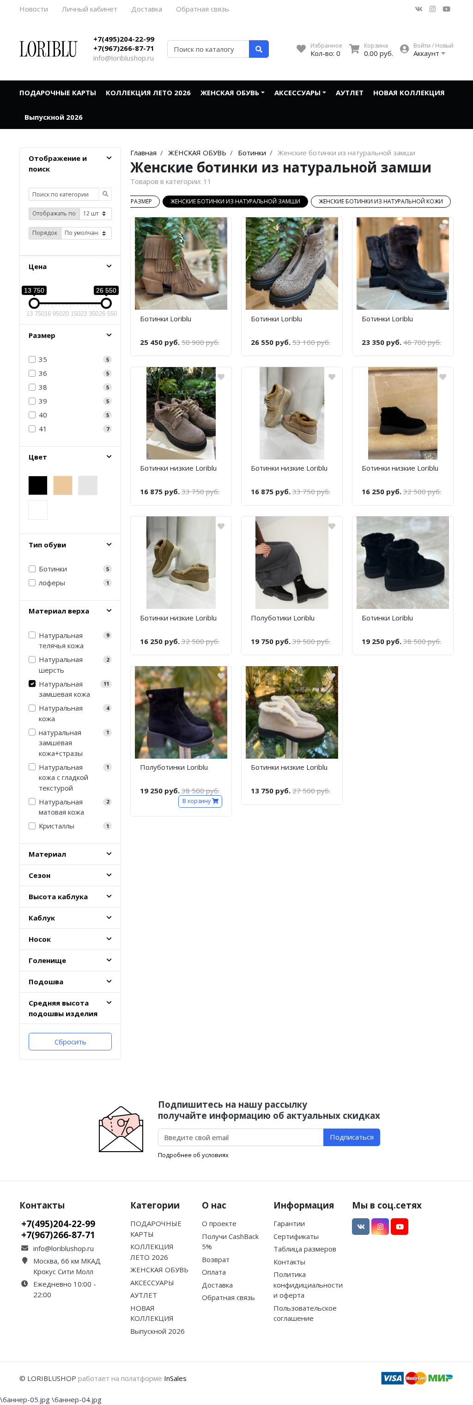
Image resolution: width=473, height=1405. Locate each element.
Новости (33, 8)
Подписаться (352, 1136)
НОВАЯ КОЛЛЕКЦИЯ (409, 92)
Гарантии (289, 1223)
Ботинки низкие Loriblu (178, 467)
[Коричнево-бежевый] (38, 510)
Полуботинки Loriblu (174, 767)
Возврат (216, 1259)
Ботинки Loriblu (165, 318)
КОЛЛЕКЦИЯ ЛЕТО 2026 (148, 92)
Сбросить (70, 1041)
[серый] (88, 485)
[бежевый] (63, 485)
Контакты (289, 1261)
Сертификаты (296, 1236)
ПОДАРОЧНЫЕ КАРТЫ (57, 92)
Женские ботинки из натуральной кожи (381, 201)
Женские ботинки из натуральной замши (235, 201)
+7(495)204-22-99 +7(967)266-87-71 (123, 43)
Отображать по (54, 213)
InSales (175, 1378)
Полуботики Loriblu (283, 617)
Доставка (146, 8)
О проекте (219, 1223)
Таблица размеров (304, 1248)
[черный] (38, 485)
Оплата (214, 1271)
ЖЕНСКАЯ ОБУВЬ (229, 92)
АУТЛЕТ (350, 92)
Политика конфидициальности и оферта (308, 1285)
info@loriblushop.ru (123, 57)
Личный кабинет (89, 8)
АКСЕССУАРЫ (297, 92)
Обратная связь (202, 8)
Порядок (44, 233)
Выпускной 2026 (53, 117)
